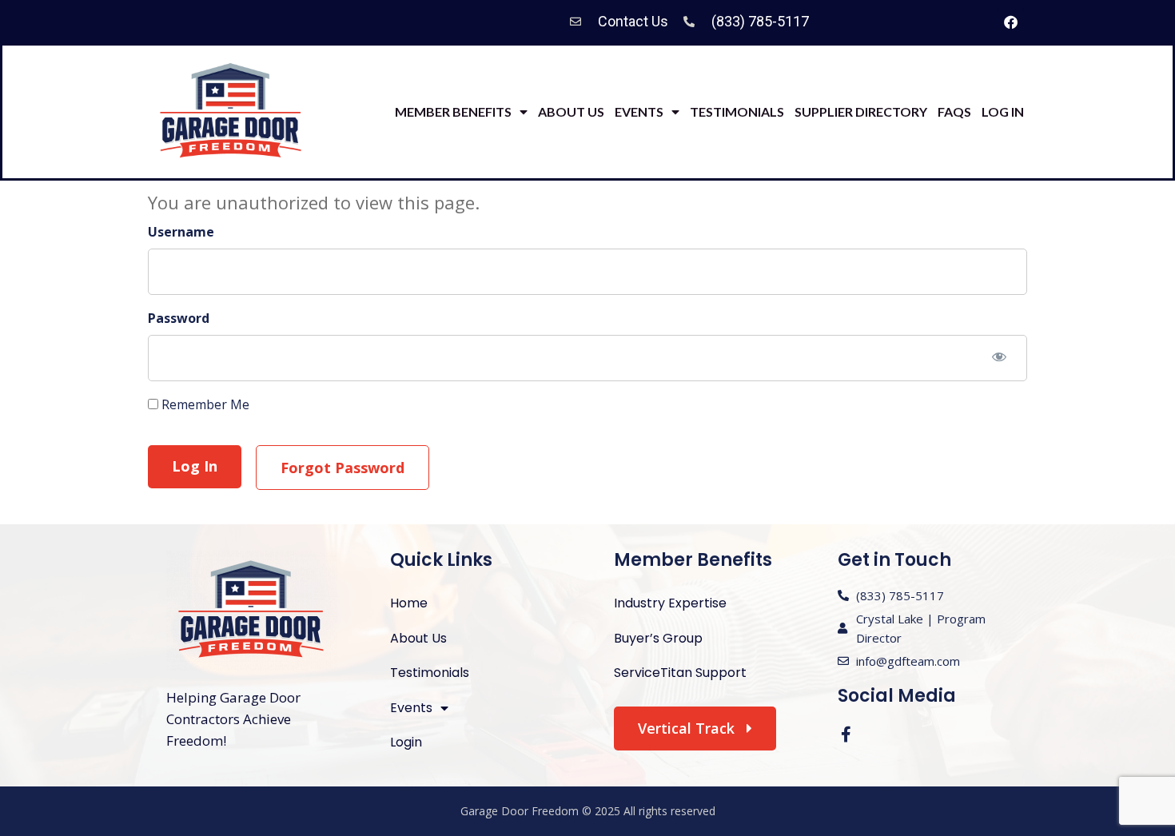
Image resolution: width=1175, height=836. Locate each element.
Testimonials (737, 111)
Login (406, 742)
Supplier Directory (861, 111)
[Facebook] (1010, 21)
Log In (1003, 111)
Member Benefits (453, 111)
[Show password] (999, 356)
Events (639, 111)
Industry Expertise (670, 603)
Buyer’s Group (658, 638)
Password (178, 318)
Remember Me (203, 404)
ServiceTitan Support (680, 672)
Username (181, 232)
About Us (571, 111)
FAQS (954, 111)
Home (409, 603)
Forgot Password (342, 467)
